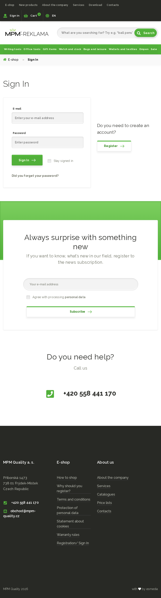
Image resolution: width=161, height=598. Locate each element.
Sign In (14, 15)
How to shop (67, 478)
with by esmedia (145, 589)
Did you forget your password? (35, 175)
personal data (75, 297)
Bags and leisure (95, 49)
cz (27, 32)
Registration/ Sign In (73, 543)
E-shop (9, 5)
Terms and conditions (73, 499)
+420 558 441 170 (89, 393)
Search (149, 33)
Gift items (50, 49)
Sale (154, 49)
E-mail (17, 108)
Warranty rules (68, 535)
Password (19, 133)
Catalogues (106, 494)
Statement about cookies (70, 523)
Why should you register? (69, 488)
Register (111, 146)
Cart (35, 15)
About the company (55, 5)
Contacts (113, 5)
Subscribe (78, 311)
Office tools (31, 49)
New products (28, 5)
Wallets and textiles (123, 49)
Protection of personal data (67, 510)
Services (103, 486)
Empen (144, 49)
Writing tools (12, 49)
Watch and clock (70, 49)
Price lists (104, 503)
